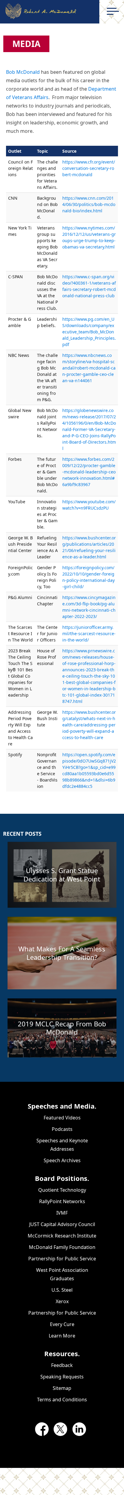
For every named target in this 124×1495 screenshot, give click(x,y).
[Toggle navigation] (113, 11)
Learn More (62, 1335)
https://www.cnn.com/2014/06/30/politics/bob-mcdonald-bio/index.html (88, 204)
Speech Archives (62, 1160)
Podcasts (62, 1129)
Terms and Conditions (62, 1399)
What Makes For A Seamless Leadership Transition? (61, 953)
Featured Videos (62, 1117)
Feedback (62, 1365)
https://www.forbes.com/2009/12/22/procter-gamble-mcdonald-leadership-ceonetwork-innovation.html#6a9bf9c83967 (89, 471)
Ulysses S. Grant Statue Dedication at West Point (61, 874)
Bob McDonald (23, 72)
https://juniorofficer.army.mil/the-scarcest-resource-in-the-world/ (89, 633)
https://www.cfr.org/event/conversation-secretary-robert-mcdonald (88, 168)
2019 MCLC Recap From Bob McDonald (62, 1028)
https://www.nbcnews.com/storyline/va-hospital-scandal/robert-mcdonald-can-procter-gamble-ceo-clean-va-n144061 (89, 367)
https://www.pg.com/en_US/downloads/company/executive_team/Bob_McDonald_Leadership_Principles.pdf (89, 331)
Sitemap (62, 1388)
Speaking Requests (62, 1376)
